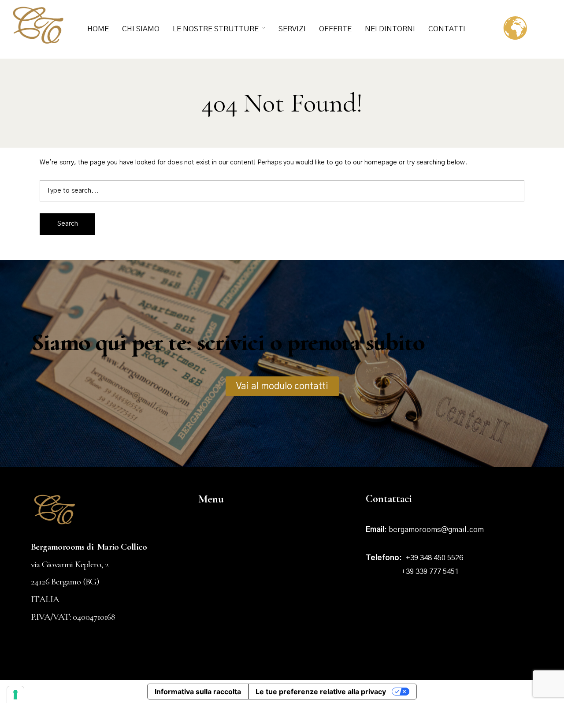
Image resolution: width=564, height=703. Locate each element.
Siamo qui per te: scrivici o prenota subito (227, 342)
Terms (409, 660)
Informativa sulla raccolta (198, 691)
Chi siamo (141, 29)
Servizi (292, 29)
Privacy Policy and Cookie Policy (481, 660)
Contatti (446, 29)
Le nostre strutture (216, 29)
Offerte (335, 29)
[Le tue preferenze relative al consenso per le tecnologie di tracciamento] (15, 694)
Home (98, 29)
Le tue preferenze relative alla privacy (321, 691)
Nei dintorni (390, 29)
